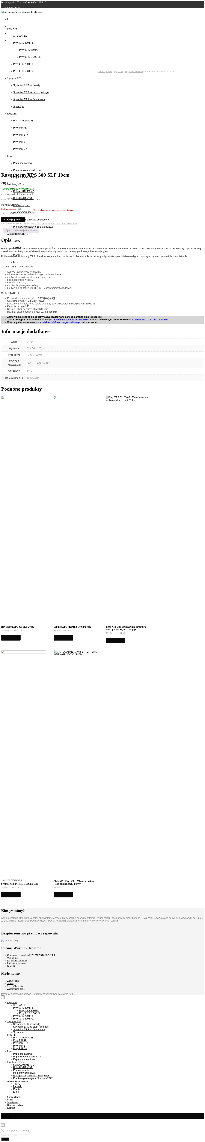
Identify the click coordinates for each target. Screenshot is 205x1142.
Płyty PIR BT (20, 1045)
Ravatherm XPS (69, 223)
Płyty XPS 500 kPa (134, 71)
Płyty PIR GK (20, 1048)
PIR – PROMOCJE (23, 1037)
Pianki (16, 1089)
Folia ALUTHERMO (23, 1064)
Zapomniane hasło (16, 989)
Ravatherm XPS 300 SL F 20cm (17, 626)
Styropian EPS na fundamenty (29, 1029)
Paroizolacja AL (21, 1070)
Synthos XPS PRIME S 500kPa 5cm (19, 884)
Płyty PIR (12, 1035)
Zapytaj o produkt (13, 219)
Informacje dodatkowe (25, 230)
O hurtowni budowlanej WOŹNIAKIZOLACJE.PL (32, 955)
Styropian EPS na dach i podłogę (31, 1027)
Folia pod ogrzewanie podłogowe (31, 1075)
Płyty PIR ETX (21, 1043)
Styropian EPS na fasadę (26, 1024)
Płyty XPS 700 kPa (23, 64)
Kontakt (11, 18)
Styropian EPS (14, 1021)
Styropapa (18, 1032)
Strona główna (14, 7)
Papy (9, 1051)
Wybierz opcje (11, 637)
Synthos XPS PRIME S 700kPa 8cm (72, 626)
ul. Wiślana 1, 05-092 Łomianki (70, 319)
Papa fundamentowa (24, 1059)
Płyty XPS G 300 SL (30, 57)
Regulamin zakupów (17, 960)
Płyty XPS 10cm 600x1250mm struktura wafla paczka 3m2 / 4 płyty (74, 882)
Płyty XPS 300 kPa (23, 43)
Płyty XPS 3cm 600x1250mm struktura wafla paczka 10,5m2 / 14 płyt (126, 628)
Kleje (16, 1092)
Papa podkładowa (23, 1054)
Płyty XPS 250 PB (29, 50)
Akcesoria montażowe (17, 1081)
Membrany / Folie (15, 1062)
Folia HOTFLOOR (23, 1067)
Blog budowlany (15, 15)
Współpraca (12, 958)
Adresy (10, 983)
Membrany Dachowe (24, 1073)
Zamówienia (13, 980)
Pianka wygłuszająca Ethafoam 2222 (33, 1078)
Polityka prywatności (17, 963)
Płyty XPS (12, 28)
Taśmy (16, 1083)
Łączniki (17, 1086)
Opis (7, 230)
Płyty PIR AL (20, 1040)
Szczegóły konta (15, 986)
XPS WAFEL (20, 35)
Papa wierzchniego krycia (27, 1056)
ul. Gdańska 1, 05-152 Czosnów (149, 319)
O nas (10, 10)
